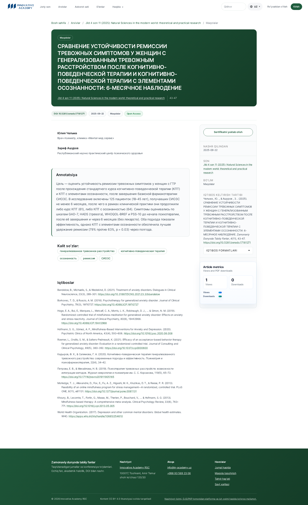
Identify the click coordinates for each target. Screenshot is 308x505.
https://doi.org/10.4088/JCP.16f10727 (116, 304)
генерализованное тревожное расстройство (87, 250)
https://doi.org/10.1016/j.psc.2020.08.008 (148, 333)
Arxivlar (62, 6)
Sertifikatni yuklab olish (228, 131)
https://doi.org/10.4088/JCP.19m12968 (84, 322)
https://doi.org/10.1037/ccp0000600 (126, 347)
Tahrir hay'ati (222, 478)
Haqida (116, 6)
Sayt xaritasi (222, 484)
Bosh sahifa (58, 23)
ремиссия (89, 258)
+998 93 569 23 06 (179, 473)
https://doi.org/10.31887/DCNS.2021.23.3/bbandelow (129, 294)
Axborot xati (82, 6)
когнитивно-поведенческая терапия (143, 250)
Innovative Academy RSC (135, 467)
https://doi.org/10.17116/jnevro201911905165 (87, 376)
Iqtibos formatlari (221, 250)
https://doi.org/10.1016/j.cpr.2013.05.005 (91, 405)
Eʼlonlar (101, 6)
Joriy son (45, 6)
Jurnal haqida (223, 467)
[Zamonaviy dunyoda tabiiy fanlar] (20, 6)
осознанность (68, 258)
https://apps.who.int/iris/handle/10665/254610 (96, 416)
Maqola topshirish (225, 473)
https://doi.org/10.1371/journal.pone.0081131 (111, 391)
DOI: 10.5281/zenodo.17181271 (69, 113)
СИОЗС (105, 258)
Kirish (296, 6)
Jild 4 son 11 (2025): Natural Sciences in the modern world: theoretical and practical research (143, 23)
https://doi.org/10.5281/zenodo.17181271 (227, 242)
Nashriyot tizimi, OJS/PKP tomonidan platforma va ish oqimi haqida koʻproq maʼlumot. (211, 499)
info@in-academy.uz (179, 467)
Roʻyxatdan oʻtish (277, 6)
